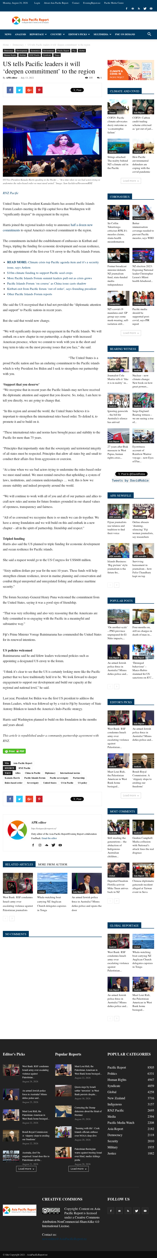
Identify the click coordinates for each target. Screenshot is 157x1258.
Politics (112, 1073)
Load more (129, 180)
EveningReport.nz (91, 2)
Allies (17, 773)
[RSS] (139, 8)
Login (37, 2)
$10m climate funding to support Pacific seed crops (40, 273)
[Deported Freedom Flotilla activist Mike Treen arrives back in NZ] (118, 870)
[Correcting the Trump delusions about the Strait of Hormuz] (63, 1111)
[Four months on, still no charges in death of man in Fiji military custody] (143, 616)
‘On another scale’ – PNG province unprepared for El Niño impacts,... (118, 632)
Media (112, 1116)
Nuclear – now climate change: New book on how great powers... (142, 381)
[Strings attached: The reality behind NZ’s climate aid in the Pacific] (118, 146)
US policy (82, 782)
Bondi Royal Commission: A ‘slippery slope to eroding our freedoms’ (142, 779)
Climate (112, 112)
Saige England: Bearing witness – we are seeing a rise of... (143, 416)
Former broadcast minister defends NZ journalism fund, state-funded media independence (118, 275)
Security (113, 1141)
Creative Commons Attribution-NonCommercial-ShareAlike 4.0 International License (71, 1221)
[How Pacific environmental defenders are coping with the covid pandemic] (143, 146)
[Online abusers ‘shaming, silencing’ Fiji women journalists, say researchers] (143, 511)
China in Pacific (32, 773)
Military (113, 1147)
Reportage (37, 34)
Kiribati (23, 55)
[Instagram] (41, 845)
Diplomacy (50, 773)
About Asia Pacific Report (56, 2)
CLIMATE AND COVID (124, 91)
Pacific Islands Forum (34, 778)
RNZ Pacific (34, 55)
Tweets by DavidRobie (130, 480)
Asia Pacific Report (22, 763)
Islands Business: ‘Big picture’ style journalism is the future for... (118, 566)
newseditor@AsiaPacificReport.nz (64, 1239)
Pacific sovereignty (59, 778)
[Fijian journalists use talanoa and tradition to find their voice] (118, 511)
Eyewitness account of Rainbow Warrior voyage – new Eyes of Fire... (143, 454)
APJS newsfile (115, 516)
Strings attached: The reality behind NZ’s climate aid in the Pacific (118, 162)
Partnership (79, 778)
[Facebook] (126, 8)
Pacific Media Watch (121, 1122)
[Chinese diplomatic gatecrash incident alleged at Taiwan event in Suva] (143, 870)
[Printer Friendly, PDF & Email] (14, 751)
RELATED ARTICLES (19, 864)
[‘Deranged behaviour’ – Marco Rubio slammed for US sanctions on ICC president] (143, 652)
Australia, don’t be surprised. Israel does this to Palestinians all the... (35, 1156)
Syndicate (47, 55)
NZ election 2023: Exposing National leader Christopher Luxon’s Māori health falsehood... (142, 273)
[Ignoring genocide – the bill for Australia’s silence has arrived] (118, 400)
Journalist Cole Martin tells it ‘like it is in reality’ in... (118, 379)
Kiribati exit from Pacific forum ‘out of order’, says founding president (51, 289)
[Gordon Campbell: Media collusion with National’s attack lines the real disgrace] (143, 827)
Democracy (8, 50)
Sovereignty (33, 782)
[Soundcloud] (48, 845)
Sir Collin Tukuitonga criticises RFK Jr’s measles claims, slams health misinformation (117, 232)
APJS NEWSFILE (120, 495)
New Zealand (116, 1098)
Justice (112, 1153)
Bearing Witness (141, 441)
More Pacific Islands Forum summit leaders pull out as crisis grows (49, 278)
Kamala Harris (12, 778)
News (8, 34)
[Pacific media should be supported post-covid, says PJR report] (143, 298)
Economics (35, 50)
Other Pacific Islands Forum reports (29, 294)
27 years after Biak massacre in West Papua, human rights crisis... (118, 452)
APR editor (11, 77)
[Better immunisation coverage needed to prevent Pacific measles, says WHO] (143, 212)
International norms (70, 773)
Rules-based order (13, 782)
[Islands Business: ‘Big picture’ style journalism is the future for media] (118, 550)
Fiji (74, 50)
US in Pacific (67, 782)
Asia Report (78, 891)
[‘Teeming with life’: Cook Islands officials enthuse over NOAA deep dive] (63, 1132)
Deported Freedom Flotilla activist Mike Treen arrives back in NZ (118, 886)
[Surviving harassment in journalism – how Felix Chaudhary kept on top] (143, 550)
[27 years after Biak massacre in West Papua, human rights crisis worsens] (118, 435)
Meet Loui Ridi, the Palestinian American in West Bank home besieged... (117, 779)
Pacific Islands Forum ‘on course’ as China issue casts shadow (46, 283)
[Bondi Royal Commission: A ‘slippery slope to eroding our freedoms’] (143, 760)
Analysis (20, 34)
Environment (48, 50)
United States (49, 782)
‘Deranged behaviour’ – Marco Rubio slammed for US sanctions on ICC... (142, 670)
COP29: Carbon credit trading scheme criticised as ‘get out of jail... (142, 123)
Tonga (57, 55)
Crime (136, 622)
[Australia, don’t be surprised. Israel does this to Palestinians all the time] (11, 1156)
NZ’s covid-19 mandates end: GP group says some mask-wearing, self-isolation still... (118, 316)
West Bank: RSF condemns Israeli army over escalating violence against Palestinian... (118, 738)
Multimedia (101, 34)
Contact (75, 2)
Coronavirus (114, 218)
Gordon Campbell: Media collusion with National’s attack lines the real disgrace (143, 845)
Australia (113, 832)
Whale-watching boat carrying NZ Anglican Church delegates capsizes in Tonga (142, 959)
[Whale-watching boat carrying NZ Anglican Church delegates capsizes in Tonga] (52, 883)
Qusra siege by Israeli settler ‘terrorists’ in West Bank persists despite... (87, 1090)
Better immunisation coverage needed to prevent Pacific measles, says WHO (143, 230)
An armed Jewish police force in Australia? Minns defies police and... (118, 668)
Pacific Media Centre (114, 2)
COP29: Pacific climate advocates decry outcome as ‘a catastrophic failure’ (117, 125)
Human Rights (10, 55)
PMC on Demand (125, 34)
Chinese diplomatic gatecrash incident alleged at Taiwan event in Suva (143, 886)
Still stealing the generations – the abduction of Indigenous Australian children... (117, 847)
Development (22, 50)
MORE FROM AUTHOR (52, 864)
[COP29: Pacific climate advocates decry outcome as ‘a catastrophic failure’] (118, 106)
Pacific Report (63, 50)
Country (56, 34)
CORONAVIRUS (120, 197)
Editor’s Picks (77, 34)
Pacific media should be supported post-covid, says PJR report (141, 316)
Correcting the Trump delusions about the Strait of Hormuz (88, 1111)
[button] (149, 34)
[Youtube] (151, 8)
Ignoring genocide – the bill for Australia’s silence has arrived (118, 416)
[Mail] (133, 8)
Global (82, 50)
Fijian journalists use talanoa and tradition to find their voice (117, 527)
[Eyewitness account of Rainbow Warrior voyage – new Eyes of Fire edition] (143, 435)
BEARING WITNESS (123, 349)
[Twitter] (145, 8)
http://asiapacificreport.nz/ (43, 828)
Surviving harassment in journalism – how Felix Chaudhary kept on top (142, 568)
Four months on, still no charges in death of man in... (142, 630)
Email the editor (49, 838)
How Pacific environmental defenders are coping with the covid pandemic (141, 164)
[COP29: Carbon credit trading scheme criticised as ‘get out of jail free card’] (143, 106)
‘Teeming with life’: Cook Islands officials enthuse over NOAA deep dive (87, 1131)
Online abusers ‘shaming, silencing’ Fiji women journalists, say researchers (142, 529)
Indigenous (115, 1104)
